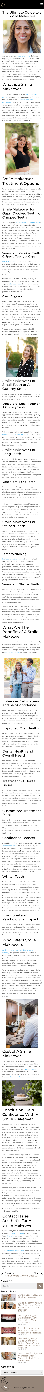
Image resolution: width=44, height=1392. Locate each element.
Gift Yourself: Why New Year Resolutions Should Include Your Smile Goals (30, 1357)
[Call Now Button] (5, 1387)
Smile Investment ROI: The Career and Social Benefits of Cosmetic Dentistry (30, 1306)
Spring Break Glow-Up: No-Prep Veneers (30, 1296)
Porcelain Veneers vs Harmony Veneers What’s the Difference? (30, 1330)
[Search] (40, 1286)
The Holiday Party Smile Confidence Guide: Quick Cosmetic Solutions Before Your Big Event (30, 1343)
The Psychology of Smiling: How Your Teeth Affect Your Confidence (27, 1319)
